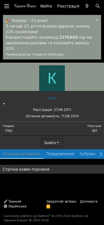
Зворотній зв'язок (61, 201)
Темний (14, 201)
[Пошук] (98, 6)
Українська (16, 206)
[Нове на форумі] (87, 6)
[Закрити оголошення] (96, 20)
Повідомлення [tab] (60, 153)
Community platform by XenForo (46, 216)
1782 (9, 130)
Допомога (88, 201)
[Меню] (6, 6)
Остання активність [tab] (22, 153)
